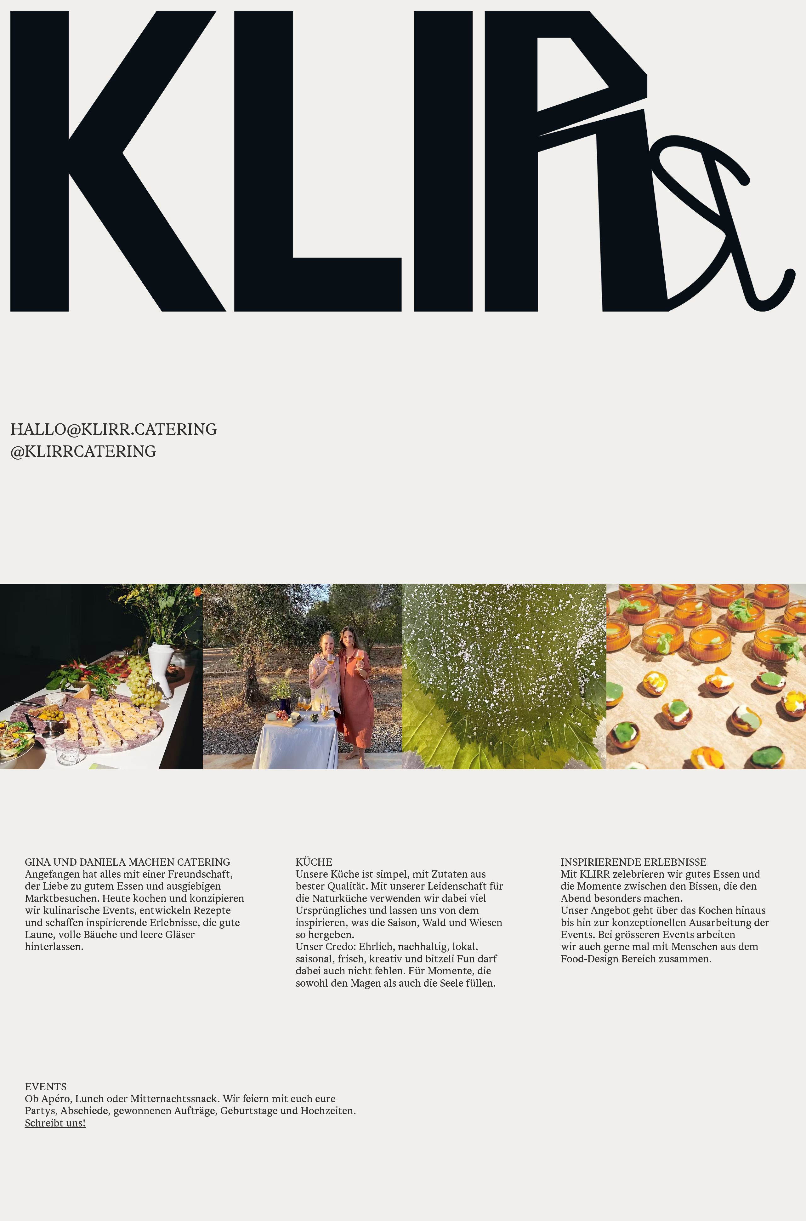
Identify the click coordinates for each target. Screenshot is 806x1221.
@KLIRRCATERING (83, 451)
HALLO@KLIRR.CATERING (113, 429)
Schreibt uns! (55, 1123)
